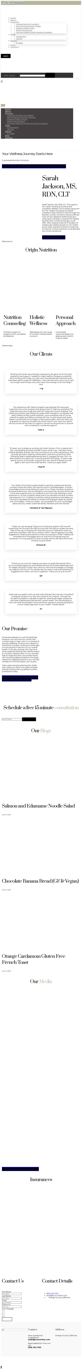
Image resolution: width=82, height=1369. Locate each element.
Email (4, 1300)
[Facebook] (44, 1305)
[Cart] (2, 81)
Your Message (8, 1309)
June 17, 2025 (6, 815)
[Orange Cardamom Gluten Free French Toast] (26, 948)
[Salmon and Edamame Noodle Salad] (26, 798)
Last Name (6, 1296)
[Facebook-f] (71, 1360)
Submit (7, 1319)
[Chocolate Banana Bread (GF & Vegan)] (26, 873)
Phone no (6, 1305)
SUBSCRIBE (29, 719)
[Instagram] (50, 1305)
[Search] (50, 75)
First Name (6, 1292)
